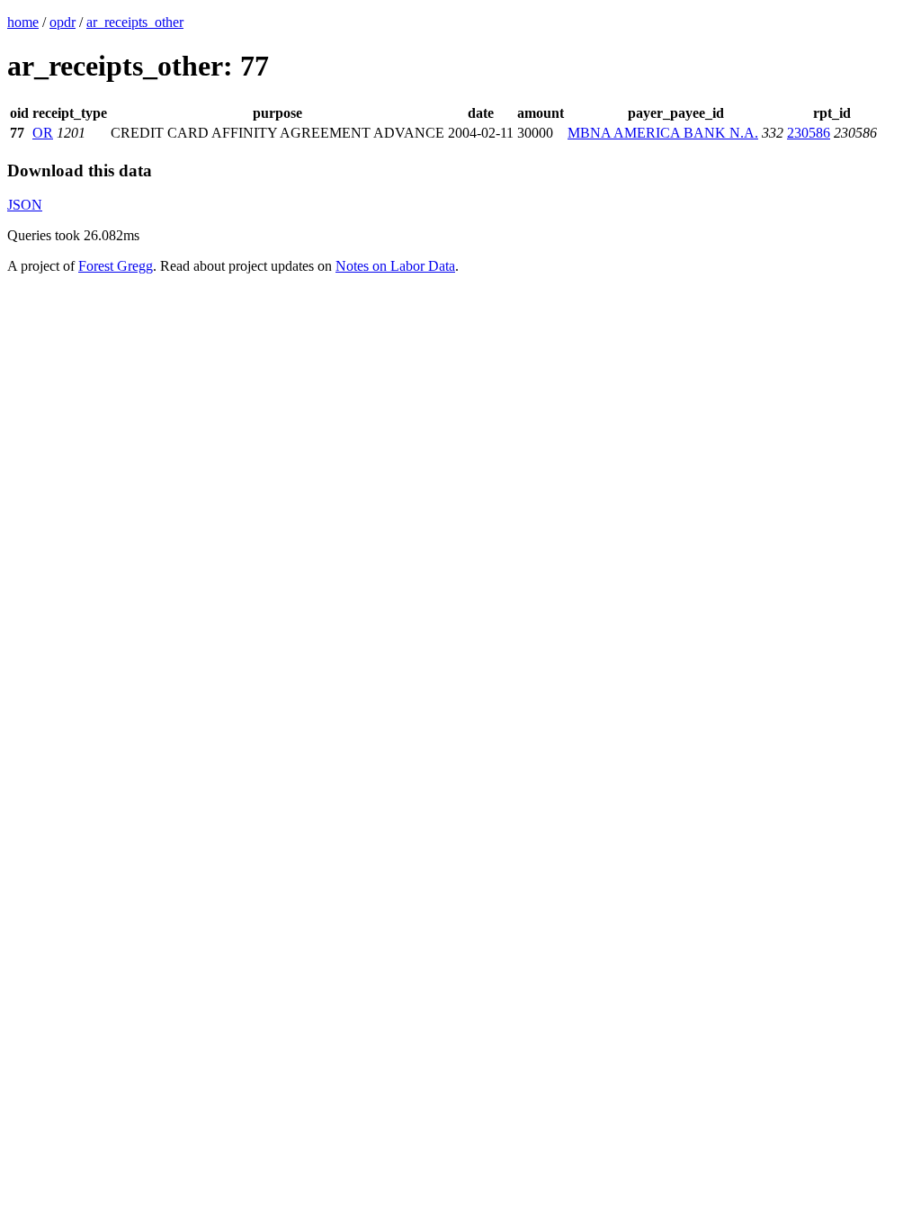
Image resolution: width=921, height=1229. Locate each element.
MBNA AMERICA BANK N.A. (663, 132)
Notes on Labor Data (395, 266)
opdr (62, 22)
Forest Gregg (115, 266)
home (23, 22)
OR (42, 132)
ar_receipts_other (134, 22)
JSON (24, 204)
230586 (808, 132)
